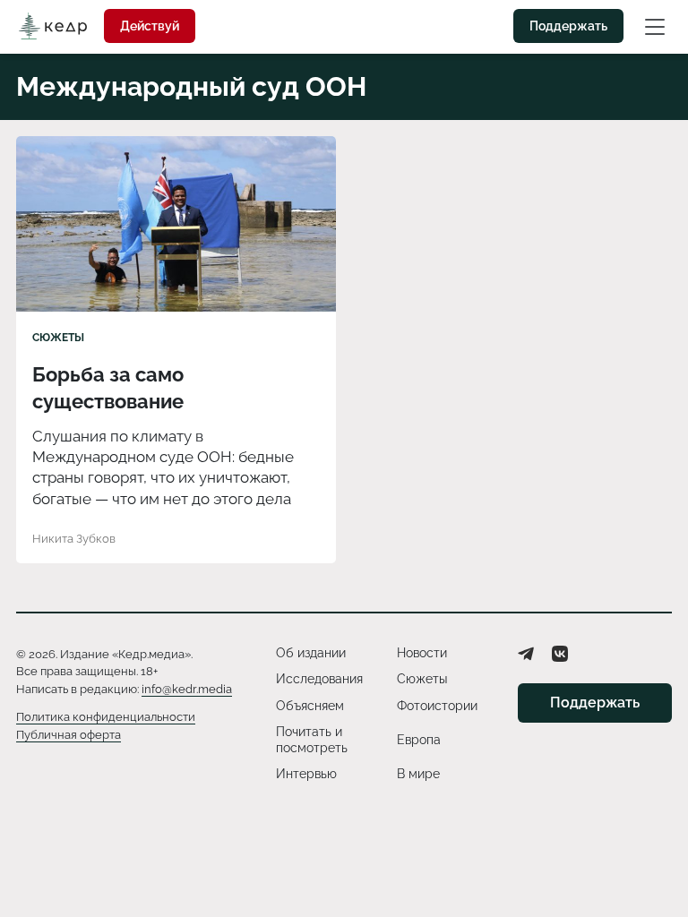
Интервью (306, 774)
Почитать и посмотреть (312, 739)
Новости (422, 653)
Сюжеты (58, 337)
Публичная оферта (68, 734)
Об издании (311, 653)
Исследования (319, 679)
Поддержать (568, 26)
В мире (418, 774)
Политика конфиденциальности (105, 717)
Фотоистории (437, 705)
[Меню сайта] (655, 26)
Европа (419, 740)
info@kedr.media (187, 689)
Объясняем (310, 705)
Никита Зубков (74, 538)
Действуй (149, 26)
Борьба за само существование (108, 388)
